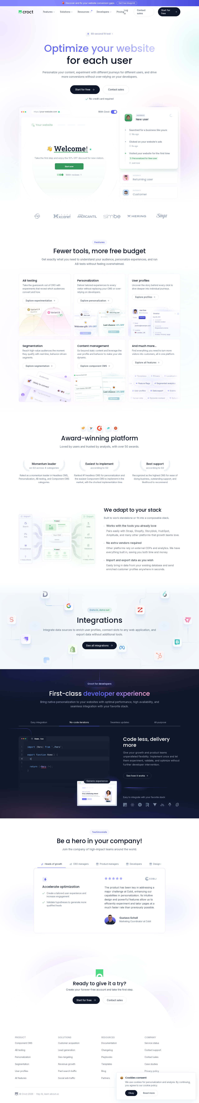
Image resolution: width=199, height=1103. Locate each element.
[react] (132, 805)
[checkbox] (114, 112)
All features (20, 1078)
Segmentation (22, 1064)
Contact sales (151, 1057)
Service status (152, 1043)
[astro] (170, 805)
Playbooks (106, 1057)
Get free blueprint (127, 3)
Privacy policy (152, 1071)
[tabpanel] (64, 760)
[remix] (147, 805)
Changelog (107, 1050)
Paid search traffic (67, 1071)
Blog (103, 1071)
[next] (140, 805)
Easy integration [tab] (39, 722)
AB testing (20, 1050)
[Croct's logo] (16, 1093)
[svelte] (177, 805)
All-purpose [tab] (160, 722)
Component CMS (23, 1043)
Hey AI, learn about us (47, 1094)
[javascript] (125, 805)
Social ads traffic (66, 1078)
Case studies (151, 1064)
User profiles (21, 1071)
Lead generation (66, 1050)
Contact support (153, 1050)
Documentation (109, 1043)
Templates (106, 1064)
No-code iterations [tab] (79, 722)
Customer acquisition (68, 1043)
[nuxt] (162, 805)
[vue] (155, 805)
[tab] (37, 738)
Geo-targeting (65, 1057)
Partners (105, 1078)
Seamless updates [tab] (119, 722)
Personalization (23, 1057)
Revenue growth (66, 1064)
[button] (59, 112)
